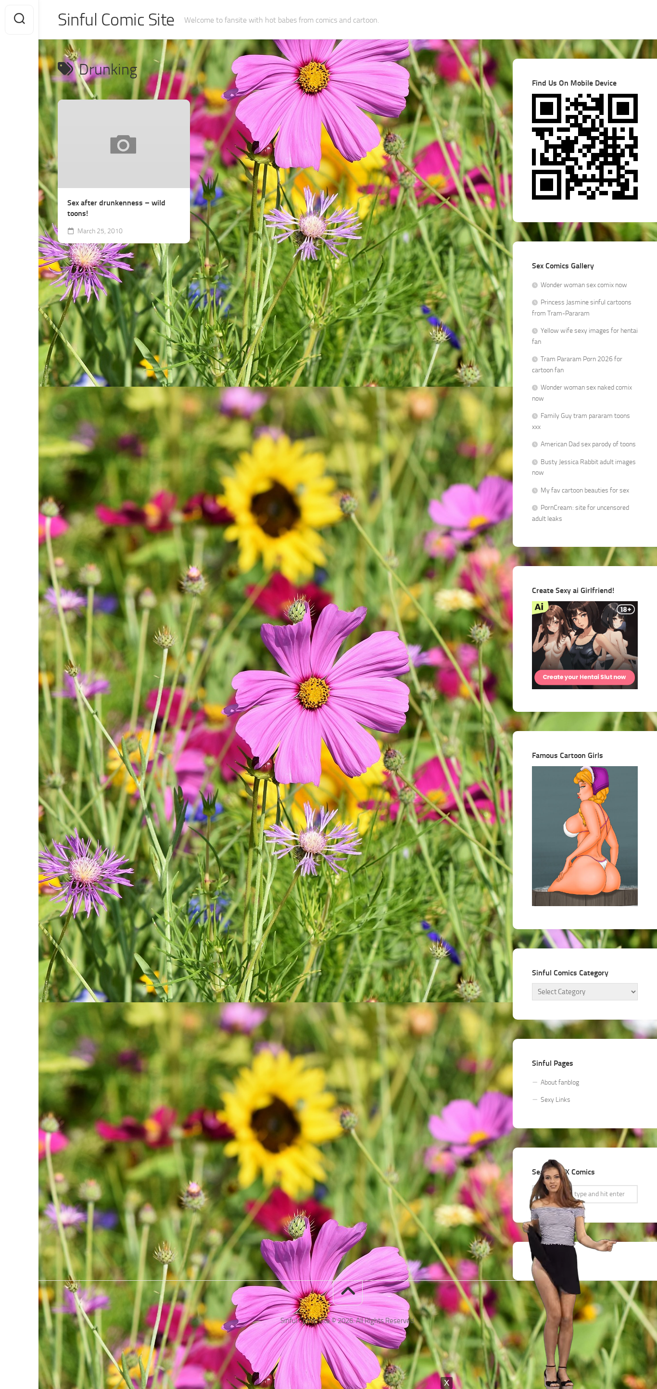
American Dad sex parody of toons (588, 444)
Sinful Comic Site (116, 20)
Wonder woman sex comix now (584, 285)
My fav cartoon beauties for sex (585, 490)
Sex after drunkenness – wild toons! (116, 208)
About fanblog (560, 1082)
